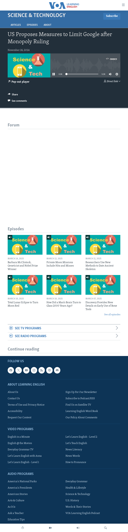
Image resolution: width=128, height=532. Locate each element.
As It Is (11, 507)
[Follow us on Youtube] (26, 370)
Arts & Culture (16, 500)
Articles (16, 25)
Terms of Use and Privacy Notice (26, 405)
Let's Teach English (76, 443)
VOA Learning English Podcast (83, 513)
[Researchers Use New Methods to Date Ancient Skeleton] (103, 245)
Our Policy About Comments (81, 417)
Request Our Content (19, 417)
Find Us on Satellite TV (78, 405)
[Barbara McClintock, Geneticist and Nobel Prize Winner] (25, 245)
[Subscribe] (57, 370)
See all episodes (112, 314)
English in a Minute (19, 437)
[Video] (50, 528)
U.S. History (72, 500)
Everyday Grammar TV (21, 449)
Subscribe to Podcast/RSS (80, 398)
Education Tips (16, 519)
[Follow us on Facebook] (11, 370)
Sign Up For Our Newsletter (81, 392)
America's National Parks (22, 481)
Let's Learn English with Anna (25, 456)
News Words (73, 456)
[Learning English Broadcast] (78, 528)
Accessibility (15, 411)
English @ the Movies (20, 443)
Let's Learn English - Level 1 (23, 462)
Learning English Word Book (82, 411)
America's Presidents (20, 488)
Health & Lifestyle (76, 488)
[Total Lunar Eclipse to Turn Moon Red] (25, 285)
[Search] (105, 528)
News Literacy (74, 449)
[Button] (13, 95)
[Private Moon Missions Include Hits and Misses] (63, 245)
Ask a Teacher (16, 513)
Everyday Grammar (77, 481)
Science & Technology (78, 494)
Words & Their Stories (78, 507)
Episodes (32, 25)
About (47, 25)
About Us (13, 392)
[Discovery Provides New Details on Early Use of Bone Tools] (103, 285)
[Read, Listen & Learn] (23, 528)
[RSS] (41, 370)
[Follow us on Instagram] (34, 370)
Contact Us (14, 398)
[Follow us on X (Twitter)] (18, 370)
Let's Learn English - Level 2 (81, 437)
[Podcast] (49, 370)
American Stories (18, 494)
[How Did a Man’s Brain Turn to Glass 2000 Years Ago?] (63, 285)
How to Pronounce (76, 462)
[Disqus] (64, 171)
